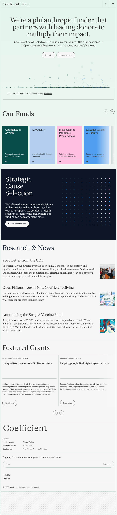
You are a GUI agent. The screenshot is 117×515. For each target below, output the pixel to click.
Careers (6, 439)
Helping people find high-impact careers (84, 363)
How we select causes (17, 224)
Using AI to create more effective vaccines (27, 363)
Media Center (8, 442)
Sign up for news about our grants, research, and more (32, 457)
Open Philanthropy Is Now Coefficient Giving (38, 287)
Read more (48, 93)
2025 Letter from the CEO (23, 260)
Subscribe (107, 464)
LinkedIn (6, 478)
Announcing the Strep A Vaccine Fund (32, 314)
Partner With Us (9, 446)
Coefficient (25, 428)
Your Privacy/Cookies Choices (35, 449)
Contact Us (7, 449)
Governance (27, 445)
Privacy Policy (28, 442)
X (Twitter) (7, 475)
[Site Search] (105, 4)
